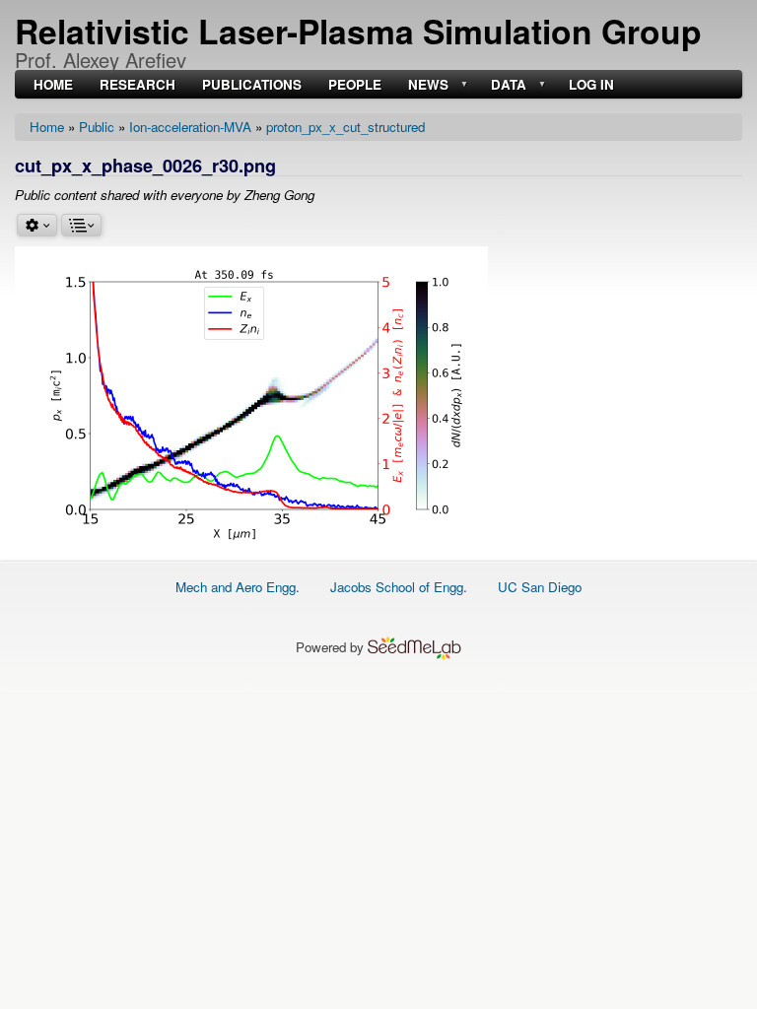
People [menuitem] (354, 85)
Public (96, 126)
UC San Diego (540, 586)
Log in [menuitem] (591, 85)
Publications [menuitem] (252, 85)
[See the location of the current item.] (81, 225)
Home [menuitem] (53, 85)
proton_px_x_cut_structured (345, 126)
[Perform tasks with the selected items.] (37, 225)
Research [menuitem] (137, 85)
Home (47, 126)
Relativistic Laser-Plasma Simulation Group (358, 30)
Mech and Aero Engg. (237, 586)
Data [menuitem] (506, 85)
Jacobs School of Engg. (398, 586)
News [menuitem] (426, 85)
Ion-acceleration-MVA (190, 126)
